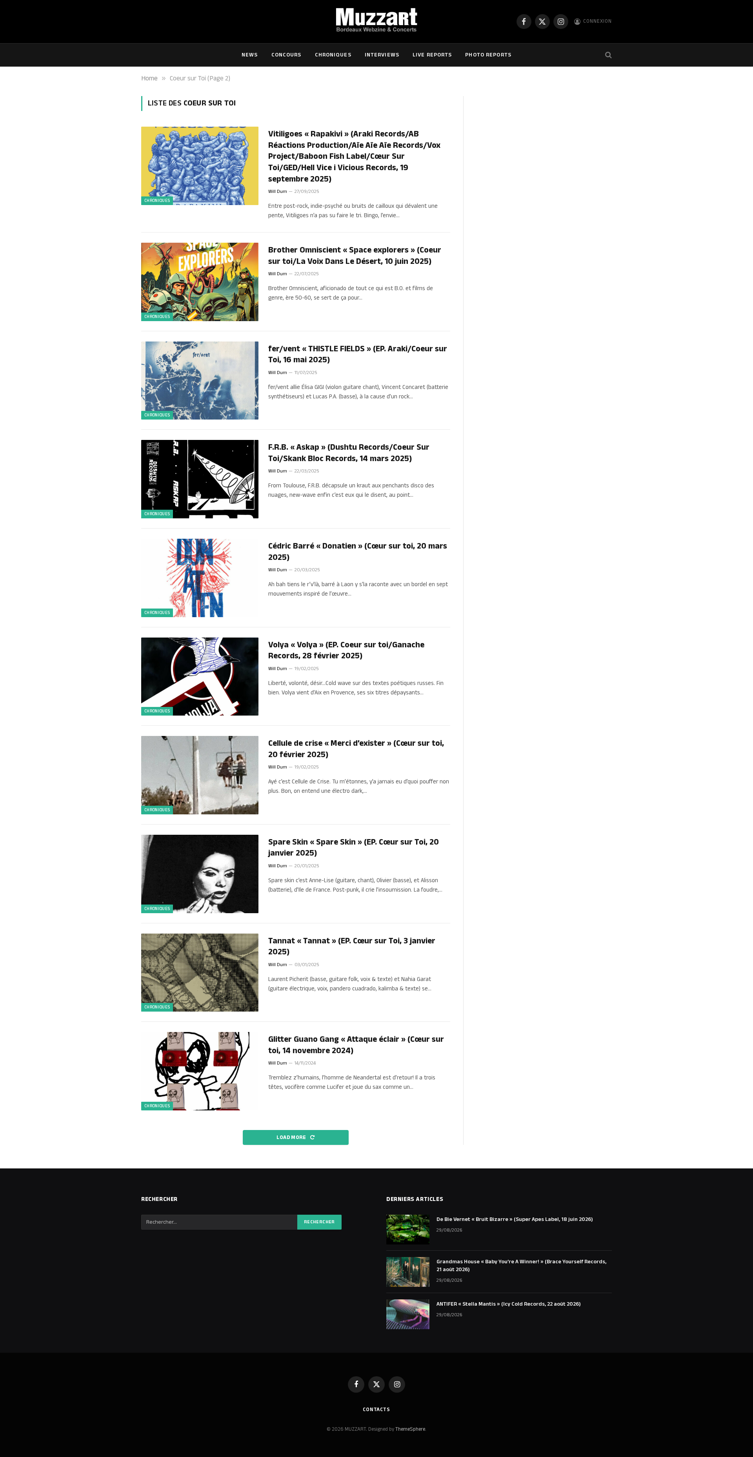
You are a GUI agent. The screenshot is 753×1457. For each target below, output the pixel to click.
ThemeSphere (410, 1429)
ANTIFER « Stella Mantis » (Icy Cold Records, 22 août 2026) (509, 1304)
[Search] (608, 55)
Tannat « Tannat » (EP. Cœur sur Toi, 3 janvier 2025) (351, 947)
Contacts (376, 1409)
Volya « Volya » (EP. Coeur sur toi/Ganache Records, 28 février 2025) (346, 650)
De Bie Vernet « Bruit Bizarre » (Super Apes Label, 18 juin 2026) (515, 1219)
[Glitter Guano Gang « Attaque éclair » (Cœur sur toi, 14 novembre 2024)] (199, 1071)
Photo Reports (488, 55)
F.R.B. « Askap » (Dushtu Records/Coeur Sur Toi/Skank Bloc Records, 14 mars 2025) (348, 453)
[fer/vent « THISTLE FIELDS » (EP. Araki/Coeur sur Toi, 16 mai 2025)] (199, 381)
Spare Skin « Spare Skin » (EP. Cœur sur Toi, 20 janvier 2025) (353, 848)
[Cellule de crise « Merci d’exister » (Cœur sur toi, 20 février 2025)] (199, 775)
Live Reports (432, 55)
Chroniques (333, 55)
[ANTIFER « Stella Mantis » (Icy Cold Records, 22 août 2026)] (407, 1314)
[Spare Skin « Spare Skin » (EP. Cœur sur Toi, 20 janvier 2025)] (199, 874)
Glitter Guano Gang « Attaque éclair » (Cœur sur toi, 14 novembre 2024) (356, 1045)
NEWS (250, 55)
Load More (291, 1137)
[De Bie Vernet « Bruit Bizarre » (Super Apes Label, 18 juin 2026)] (407, 1229)
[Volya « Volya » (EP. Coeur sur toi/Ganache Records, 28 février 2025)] (199, 677)
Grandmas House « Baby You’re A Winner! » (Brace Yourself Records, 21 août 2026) (521, 1266)
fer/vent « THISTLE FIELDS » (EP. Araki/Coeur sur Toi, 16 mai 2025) (357, 354)
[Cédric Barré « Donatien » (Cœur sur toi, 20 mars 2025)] (199, 578)
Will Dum (277, 191)
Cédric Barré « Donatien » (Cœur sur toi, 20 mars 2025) (357, 552)
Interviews (382, 55)
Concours (286, 55)
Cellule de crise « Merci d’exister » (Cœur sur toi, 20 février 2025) (356, 749)
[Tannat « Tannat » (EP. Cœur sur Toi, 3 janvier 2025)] (199, 973)
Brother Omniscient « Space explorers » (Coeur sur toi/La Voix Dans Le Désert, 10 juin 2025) (354, 256)
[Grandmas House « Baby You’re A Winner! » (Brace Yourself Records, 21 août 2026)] (407, 1272)
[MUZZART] (376, 21)
